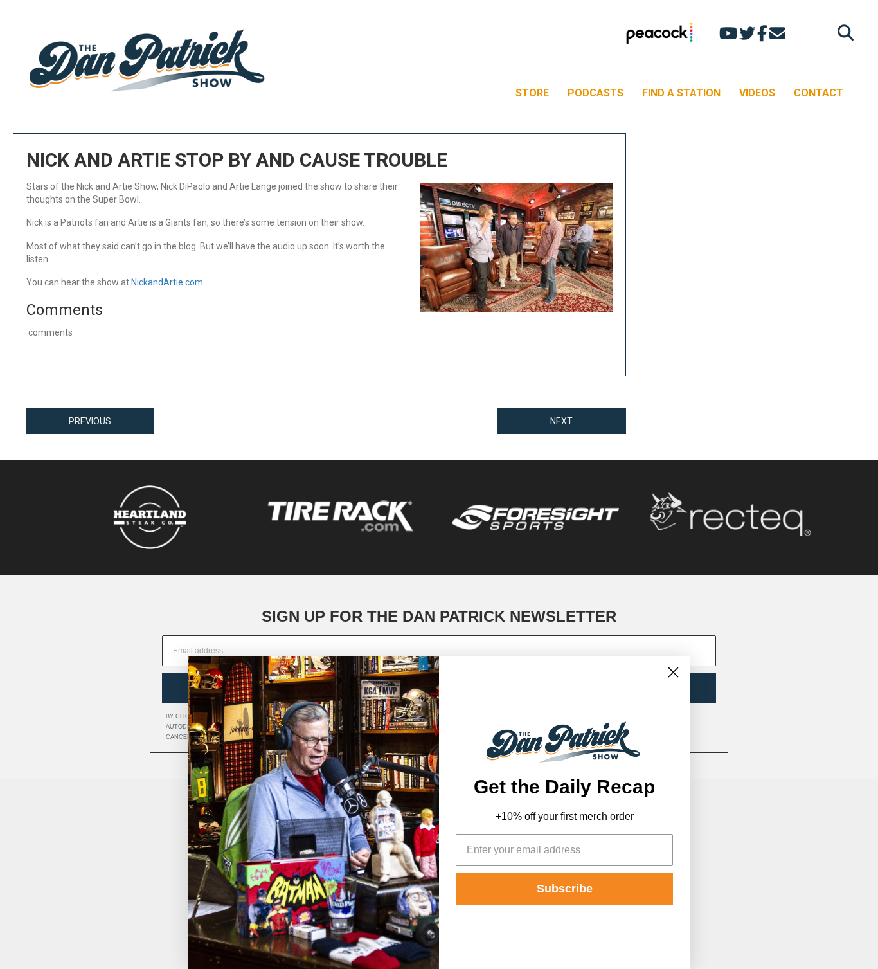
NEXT (561, 421)
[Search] (842, 32)
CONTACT (818, 93)
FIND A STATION (681, 93)
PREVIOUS (90, 421)
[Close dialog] (673, 672)
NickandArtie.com (167, 282)
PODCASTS (595, 93)
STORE (532, 93)
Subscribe (565, 888)
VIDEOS (757, 93)
